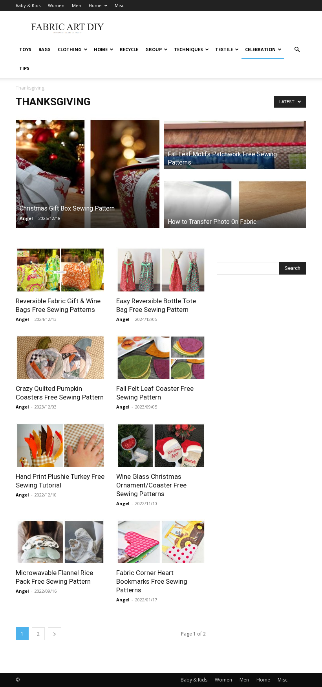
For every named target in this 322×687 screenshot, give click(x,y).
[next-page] (54, 633)
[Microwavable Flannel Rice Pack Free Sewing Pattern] (60, 541)
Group (153, 49)
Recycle (129, 49)
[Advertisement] (214, 28)
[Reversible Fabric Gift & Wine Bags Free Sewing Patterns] (60, 269)
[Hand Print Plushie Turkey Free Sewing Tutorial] (60, 445)
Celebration (260, 49)
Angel (26, 218)
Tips (24, 68)
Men (76, 5)
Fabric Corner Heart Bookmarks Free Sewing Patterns (151, 581)
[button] (296, 49)
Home (95, 5)
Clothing (70, 49)
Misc (119, 5)
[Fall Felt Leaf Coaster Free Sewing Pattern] (161, 357)
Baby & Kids (28, 5)
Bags (44, 49)
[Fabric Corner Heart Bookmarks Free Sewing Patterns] (161, 541)
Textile (224, 49)
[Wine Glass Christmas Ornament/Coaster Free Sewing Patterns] (161, 445)
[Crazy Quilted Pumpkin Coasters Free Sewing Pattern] (60, 357)
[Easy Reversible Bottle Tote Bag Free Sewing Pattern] (161, 269)
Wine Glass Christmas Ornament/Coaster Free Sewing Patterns (151, 485)
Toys (25, 49)
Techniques (188, 49)
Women (56, 5)
